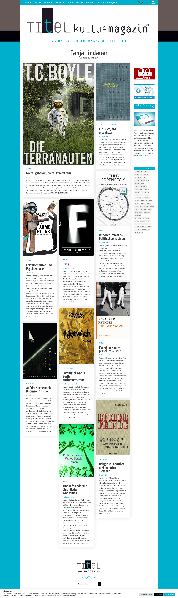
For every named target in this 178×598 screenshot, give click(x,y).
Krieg (137, 206)
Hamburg (149, 201)
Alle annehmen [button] (169, 594)
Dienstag (37, 3)
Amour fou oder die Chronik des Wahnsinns (75, 489)
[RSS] (149, 2)
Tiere (150, 227)
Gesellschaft (103, 125)
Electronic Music (141, 186)
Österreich (139, 232)
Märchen (147, 212)
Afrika (146, 172)
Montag (27, 3)
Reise (148, 221)
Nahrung (138, 215)
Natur (137, 221)
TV (135, 229)
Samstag (79, 3)
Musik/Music (139, 212)
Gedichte (138, 198)
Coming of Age (140, 180)
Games (146, 195)
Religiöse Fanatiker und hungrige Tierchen (111, 467)
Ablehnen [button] (159, 594)
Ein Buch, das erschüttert (107, 130)
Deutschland (139, 183)
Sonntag (89, 3)
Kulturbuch (103, 459)
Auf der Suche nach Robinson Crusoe (38, 389)
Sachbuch (113, 125)
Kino (148, 203)
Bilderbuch (145, 174)
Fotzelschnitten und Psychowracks (39, 267)
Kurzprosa (30, 383)
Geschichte (146, 198)
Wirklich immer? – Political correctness (112, 237)
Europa (146, 189)
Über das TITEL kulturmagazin (105, 3)
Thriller (143, 227)
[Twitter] (142, 2)
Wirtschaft (146, 229)
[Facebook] (139, 2)
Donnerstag (58, 3)
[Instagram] (146, 2)
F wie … (67, 264)
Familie (137, 192)
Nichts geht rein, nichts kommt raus (48, 173)
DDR (147, 180)
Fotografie (145, 192)
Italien (137, 203)
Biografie (138, 177)
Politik (142, 221)
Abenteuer (138, 172)
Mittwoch (47, 3)
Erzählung (138, 189)
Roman (28, 169)
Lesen (152, 206)
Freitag (69, 3)
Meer (150, 209)
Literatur (143, 209)
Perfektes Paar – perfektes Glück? (110, 349)
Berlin (137, 174)
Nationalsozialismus (142, 218)
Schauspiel (147, 224)
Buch (144, 177)
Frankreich (139, 195)
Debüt (65, 368)
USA (139, 229)
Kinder (143, 203)
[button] (99, 584)
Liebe (136, 209)
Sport (137, 227)
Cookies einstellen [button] (146, 594)
